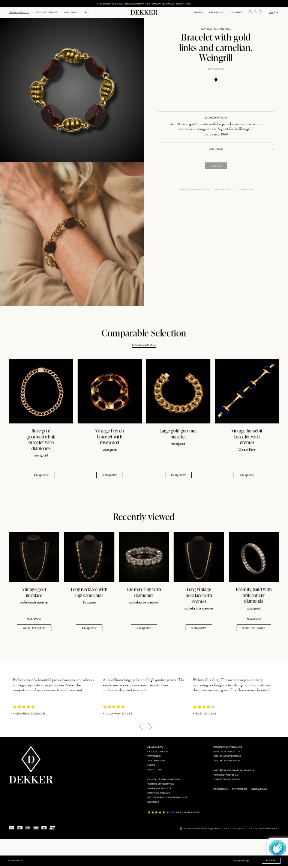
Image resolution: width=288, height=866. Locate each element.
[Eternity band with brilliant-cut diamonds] (254, 557)
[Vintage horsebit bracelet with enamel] (247, 391)
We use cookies (15, 860)
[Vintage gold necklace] (34, 557)
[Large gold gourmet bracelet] (178, 391)
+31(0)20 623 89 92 (226, 779)
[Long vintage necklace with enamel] (199, 557)
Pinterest (240, 789)
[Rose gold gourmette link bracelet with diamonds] (41, 391)
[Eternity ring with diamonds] (144, 557)
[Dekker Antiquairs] (144, 13)
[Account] (250, 11)
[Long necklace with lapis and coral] (89, 557)
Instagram (259, 789)
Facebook (222, 189)
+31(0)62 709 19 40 (225, 775)
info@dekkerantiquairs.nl (234, 770)
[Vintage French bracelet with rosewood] (110, 391)
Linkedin (246, 189)
